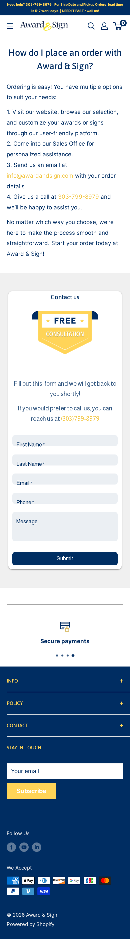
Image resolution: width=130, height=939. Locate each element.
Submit (65, 558)
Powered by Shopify (30, 924)
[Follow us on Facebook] (11, 847)
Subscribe (31, 790)
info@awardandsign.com (40, 175)
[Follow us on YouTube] (24, 847)
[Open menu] (10, 26)
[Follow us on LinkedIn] (36, 847)
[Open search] (91, 26)
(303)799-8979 (80, 418)
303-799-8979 (78, 196)
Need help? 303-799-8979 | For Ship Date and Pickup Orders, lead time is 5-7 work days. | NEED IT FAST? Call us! (65, 7)
